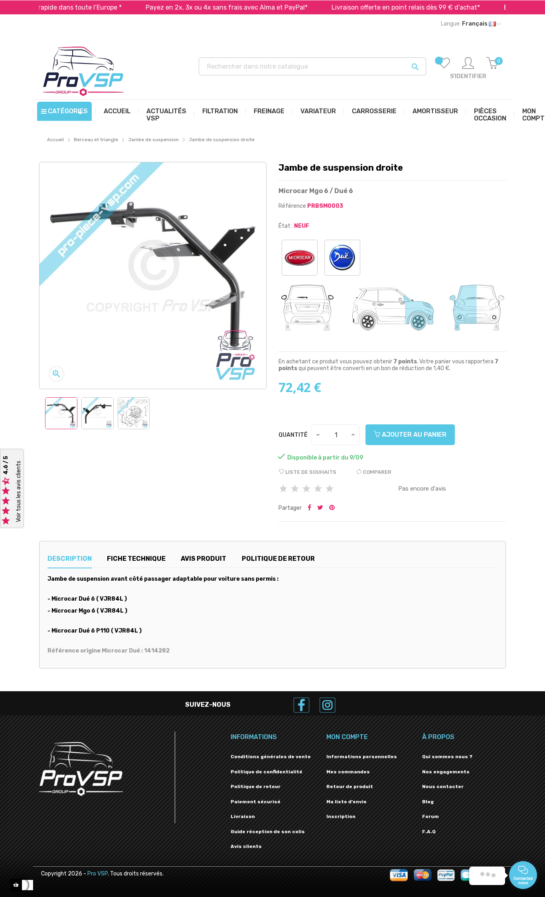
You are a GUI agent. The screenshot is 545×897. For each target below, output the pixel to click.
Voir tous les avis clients (18, 491)
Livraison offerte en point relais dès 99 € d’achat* (376, 7)
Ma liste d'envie (346, 801)
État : (285, 226)
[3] (306, 489)
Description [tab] (69, 558)
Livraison (243, 816)
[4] (318, 489)
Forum (430, 816)
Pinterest (332, 508)
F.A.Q (429, 831)
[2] (295, 489)
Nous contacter (443, 786)
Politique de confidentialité (266, 772)
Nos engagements (446, 772)
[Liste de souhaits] (444, 68)
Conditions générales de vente (271, 756)
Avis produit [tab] (203, 558)
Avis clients (246, 846)
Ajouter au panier (413, 434)
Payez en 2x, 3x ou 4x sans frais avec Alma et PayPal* (197, 7)
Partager (309, 508)
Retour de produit (349, 786)
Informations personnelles (361, 756)
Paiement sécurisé (255, 801)
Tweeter (320, 508)
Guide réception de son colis (268, 831)
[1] (283, 489)
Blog (428, 801)
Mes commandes (348, 772)
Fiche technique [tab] (136, 558)
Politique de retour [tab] (278, 558)
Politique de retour (255, 786)
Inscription (340, 816)
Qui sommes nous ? (447, 756)
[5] (329, 489)
